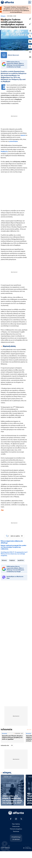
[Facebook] (30, 31)
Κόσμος (3, 16)
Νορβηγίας (4, 151)
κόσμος (7, 772)
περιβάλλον (21, 560)
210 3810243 (16, 839)
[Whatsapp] (30, 52)
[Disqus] (16, 605)
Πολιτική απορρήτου (16, 829)
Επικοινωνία (16, 826)
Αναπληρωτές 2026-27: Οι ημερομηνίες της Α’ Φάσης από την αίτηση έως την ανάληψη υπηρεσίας (14, 553)
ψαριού (23, 135)
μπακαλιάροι (13, 141)
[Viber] (30, 46)
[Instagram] (16, 819)
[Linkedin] (30, 41)
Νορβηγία (12, 560)
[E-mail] (30, 57)
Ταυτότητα (16, 831)
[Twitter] (30, 36)
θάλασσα (4, 560)
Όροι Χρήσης (16, 824)
